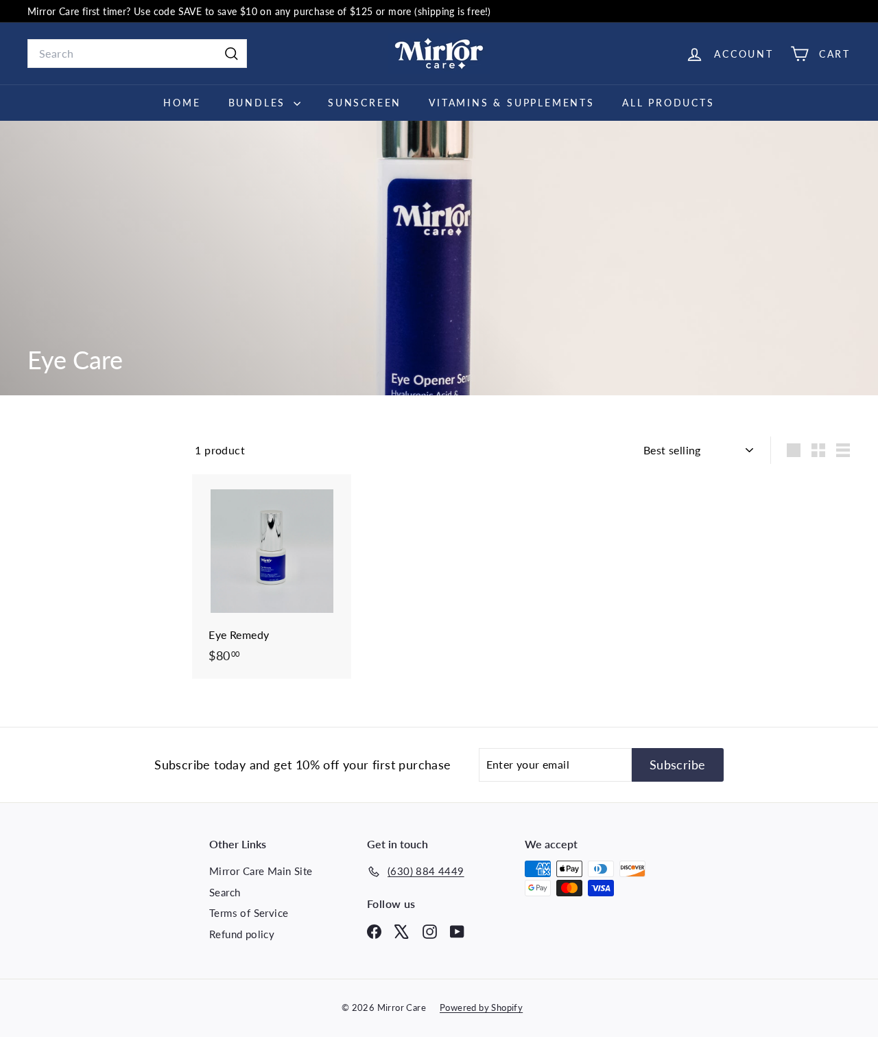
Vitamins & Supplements (512, 102)
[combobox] (137, 53)
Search (224, 892)
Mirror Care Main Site (260, 871)
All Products (668, 102)
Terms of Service (248, 913)
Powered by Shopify (481, 1007)
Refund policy (241, 934)
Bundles (259, 102)
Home (181, 102)
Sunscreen (364, 102)
